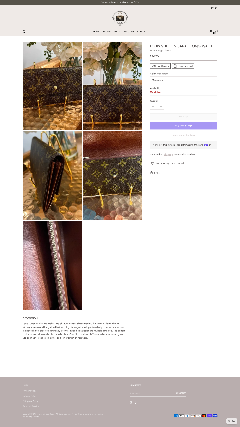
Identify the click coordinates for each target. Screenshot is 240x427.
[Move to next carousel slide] (214, 367)
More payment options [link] (183, 135)
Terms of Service (31, 406)
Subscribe (181, 393)
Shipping (168, 154)
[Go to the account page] (210, 31)
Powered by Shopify (31, 416)
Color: (159, 73)
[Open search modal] (24, 31)
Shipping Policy (30, 401)
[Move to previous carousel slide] (208, 367)
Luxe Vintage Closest (160, 50)
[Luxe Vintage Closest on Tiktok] (216, 8)
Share (157, 173)
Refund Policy (29, 396)
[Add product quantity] (152, 106)
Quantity (154, 100)
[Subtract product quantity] (161, 106)
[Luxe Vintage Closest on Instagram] (212, 8)
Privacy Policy (29, 390)
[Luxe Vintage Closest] (120, 18)
